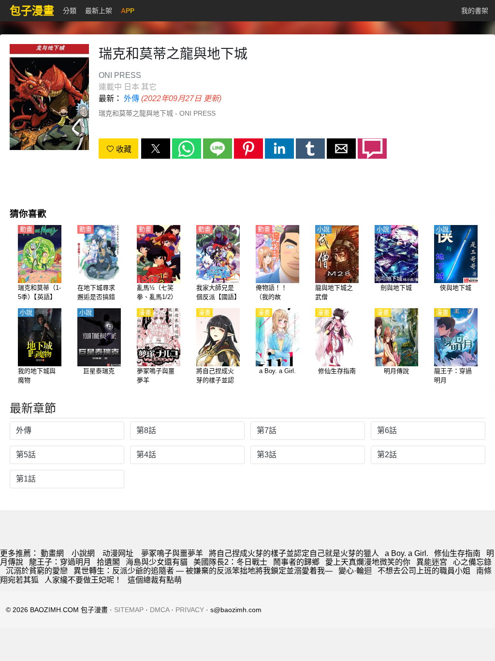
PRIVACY (189, 610)
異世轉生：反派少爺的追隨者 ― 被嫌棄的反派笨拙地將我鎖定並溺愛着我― (203, 571)
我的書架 (474, 11)
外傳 (131, 98)
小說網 (83, 553)
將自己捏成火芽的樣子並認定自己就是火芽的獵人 (294, 553)
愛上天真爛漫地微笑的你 (367, 562)
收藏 (122, 149)
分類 (69, 11)
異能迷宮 (431, 562)
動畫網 (52, 553)
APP (127, 11)
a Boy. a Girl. (406, 553)
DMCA (159, 610)
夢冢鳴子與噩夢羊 (172, 553)
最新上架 (98, 11)
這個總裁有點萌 (155, 580)
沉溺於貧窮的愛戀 (37, 571)
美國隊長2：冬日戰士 (230, 562)
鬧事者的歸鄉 (296, 562)
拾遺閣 (108, 562)
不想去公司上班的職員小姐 (424, 571)
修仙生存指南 (457, 553)
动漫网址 (117, 553)
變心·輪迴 (355, 571)
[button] (155, 148)
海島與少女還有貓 (157, 562)
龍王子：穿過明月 (60, 562)
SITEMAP (129, 610)
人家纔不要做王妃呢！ (83, 580)
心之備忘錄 (472, 562)
